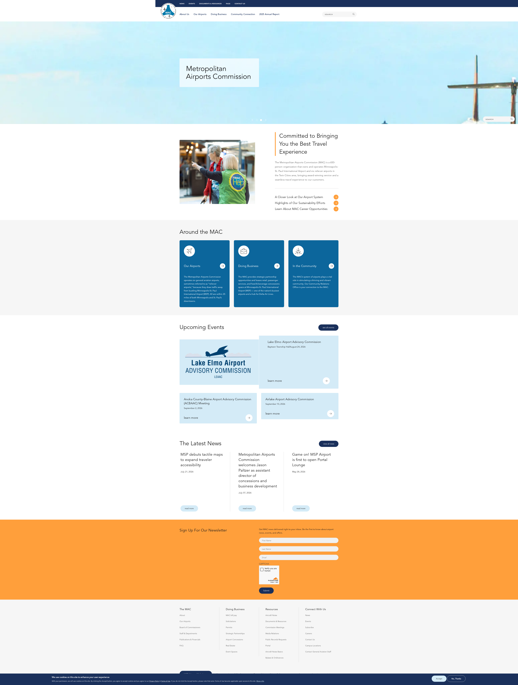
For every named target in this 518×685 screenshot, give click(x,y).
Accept (439, 678)
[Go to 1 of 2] (257, 120)
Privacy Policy (154, 681)
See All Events (328, 327)
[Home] (168, 11)
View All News (328, 444)
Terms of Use (165, 681)
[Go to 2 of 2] (261, 120)
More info (260, 681)
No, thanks (456, 678)
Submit (266, 590)
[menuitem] (184, 14)
